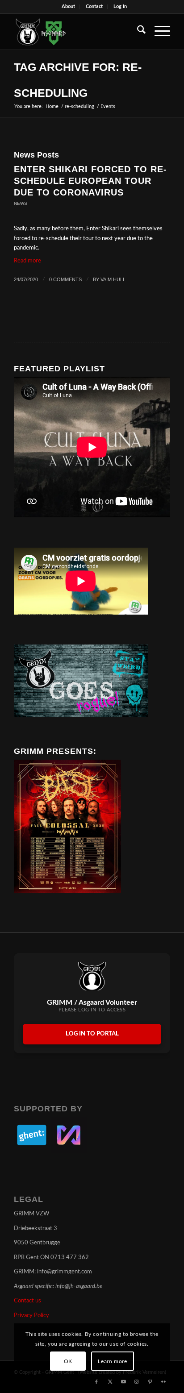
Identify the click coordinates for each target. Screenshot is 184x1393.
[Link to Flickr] (163, 1382)
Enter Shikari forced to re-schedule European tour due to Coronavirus (90, 180)
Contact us (27, 1301)
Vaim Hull (112, 279)
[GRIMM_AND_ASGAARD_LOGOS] (76, 32)
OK (68, 1361)
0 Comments (65, 279)
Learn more (112, 1361)
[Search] (137, 32)
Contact (94, 6)
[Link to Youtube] (123, 1382)
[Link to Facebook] (96, 1382)
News (20, 203)
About (68, 6)
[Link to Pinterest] (150, 1382)
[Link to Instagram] (136, 1382)
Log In (120, 6)
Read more (27, 261)
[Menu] (158, 32)
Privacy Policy (31, 1315)
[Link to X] (110, 1382)
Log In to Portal (92, 1034)
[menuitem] (68, 6)
